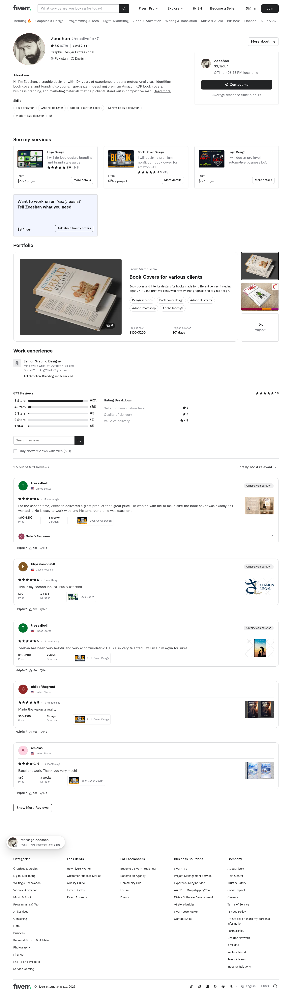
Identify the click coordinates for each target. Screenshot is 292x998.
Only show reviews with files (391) (44, 451)
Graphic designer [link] (52, 108)
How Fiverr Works (79, 869)
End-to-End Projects (26, 962)
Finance (250, 21)
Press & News (236, 959)
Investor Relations (239, 966)
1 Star (19, 426)
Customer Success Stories (84, 876)
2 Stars (20, 420)
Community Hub (130, 883)
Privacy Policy (236, 911)
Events (124, 897)
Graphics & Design (49, 21)
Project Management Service (193, 876)
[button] (149, 8)
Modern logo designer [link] (30, 116)
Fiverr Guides (76, 890)
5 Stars (20, 400)
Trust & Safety (236, 883)
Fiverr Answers (77, 897)
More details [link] (82, 180)
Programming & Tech (83, 21)
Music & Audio (212, 21)
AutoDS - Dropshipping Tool (192, 890)
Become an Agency (133, 876)
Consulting (20, 919)
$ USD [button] (265, 986)
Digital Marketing (116, 21)
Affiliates (233, 945)
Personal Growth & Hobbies (31, 940)
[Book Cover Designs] (260, 297)
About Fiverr (235, 869)
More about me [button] (263, 41)
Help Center (235, 876)
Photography (21, 947)
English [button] (251, 986)
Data (16, 926)
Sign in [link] (251, 8)
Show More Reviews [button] (32, 807)
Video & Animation (146, 21)
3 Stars (20, 413)
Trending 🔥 (22, 21)
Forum (124, 890)
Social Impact (236, 890)
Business (233, 21)
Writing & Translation (181, 21)
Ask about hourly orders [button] (74, 228)
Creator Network (238, 938)
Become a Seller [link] (223, 8)
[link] (191, 986)
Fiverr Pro (180, 869)
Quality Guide (76, 883)
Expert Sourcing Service (189, 883)
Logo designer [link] (25, 108)
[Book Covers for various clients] (260, 266)
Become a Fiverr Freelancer (138, 869)
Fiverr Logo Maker (186, 911)
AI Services (20, 911)
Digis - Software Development (193, 897)
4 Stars (20, 407)
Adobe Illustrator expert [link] (86, 108)
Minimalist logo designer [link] (123, 108)
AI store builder (184, 904)
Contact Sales (183, 919)
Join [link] (270, 8)
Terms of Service (238, 904)
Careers (232, 897)
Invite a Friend (236, 952)
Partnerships (235, 931)
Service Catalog (23, 969)
